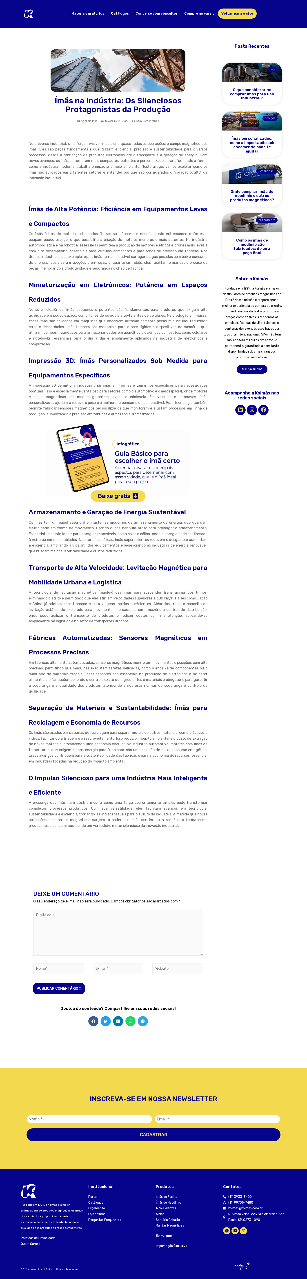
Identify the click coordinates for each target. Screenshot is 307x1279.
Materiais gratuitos (87, 13)
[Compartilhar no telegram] (143, 1021)
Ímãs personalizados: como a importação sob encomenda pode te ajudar (252, 144)
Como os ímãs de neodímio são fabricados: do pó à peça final (252, 246)
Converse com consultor (157, 13)
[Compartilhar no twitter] (106, 1021)
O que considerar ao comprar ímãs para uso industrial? (252, 93)
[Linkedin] (240, 410)
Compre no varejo (199, 13)
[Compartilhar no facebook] (93, 1021)
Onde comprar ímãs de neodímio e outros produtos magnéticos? (252, 195)
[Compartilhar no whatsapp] (130, 1021)
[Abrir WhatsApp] (296, 1268)
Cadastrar (153, 1134)
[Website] (177, 969)
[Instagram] (252, 410)
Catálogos (120, 13)
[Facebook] (263, 410)
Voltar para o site (237, 13)
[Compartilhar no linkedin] (118, 1021)
